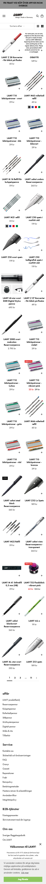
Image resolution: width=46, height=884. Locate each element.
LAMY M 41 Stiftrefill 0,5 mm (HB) (12, 584)
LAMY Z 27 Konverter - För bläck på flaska (34, 299)
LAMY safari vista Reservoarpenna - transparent (34, 545)
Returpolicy (7, 782)
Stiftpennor (7, 718)
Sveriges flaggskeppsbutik (14, 835)
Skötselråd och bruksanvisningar (17, 755)
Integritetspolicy (9, 800)
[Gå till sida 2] (36, 678)
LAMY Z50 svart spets (11, 257)
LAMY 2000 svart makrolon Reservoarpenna (11, 342)
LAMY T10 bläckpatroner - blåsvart (34, 141)
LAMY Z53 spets (34, 662)
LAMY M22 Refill (12, 542)
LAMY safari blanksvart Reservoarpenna (12, 624)
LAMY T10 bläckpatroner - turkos (11, 383)
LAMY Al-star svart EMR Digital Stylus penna (12, 301)
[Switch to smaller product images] (42, 26)
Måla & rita (8, 731)
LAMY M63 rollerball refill (34, 97)
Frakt (5, 778)
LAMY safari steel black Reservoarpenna (12, 503)
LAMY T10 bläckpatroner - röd (11, 461)
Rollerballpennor (10, 713)
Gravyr (6, 764)
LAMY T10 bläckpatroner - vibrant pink (34, 383)
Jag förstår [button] (23, 879)
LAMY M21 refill (12, 217)
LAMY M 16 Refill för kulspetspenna (12, 180)
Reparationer (8, 773)
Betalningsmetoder (11, 786)
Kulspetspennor (9, 709)
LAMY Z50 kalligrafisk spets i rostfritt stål (34, 260)
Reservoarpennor (10, 704)
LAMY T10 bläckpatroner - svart (12, 97)
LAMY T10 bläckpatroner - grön (12, 422)
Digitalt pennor (9, 727)
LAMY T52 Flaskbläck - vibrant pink (34, 584)
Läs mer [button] (25, 873)
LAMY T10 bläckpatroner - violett (34, 342)
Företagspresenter (10, 815)
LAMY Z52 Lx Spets (34, 500)
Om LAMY (7, 840)
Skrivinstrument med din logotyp (16, 820)
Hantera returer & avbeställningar (17, 791)
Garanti (6, 769)
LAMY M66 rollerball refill (34, 422)
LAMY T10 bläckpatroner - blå (12, 139)
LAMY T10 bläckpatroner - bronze (34, 462)
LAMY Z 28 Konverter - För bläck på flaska (11, 58)
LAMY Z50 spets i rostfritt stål (34, 218)
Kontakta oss (8, 751)
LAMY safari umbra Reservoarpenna (34, 180)
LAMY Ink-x (34, 621)
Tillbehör (6, 735)
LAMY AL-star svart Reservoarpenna (11, 663)
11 (31, 678)
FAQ (5, 760)
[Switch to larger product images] (38, 26)
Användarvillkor (9, 795)
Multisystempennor (11, 722)
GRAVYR (34, 57)
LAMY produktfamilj (11, 700)
